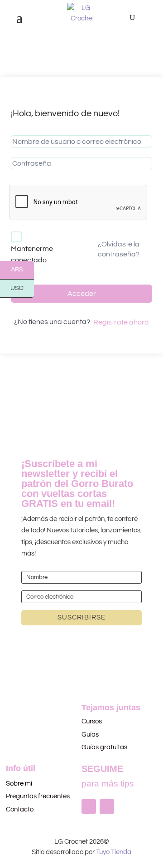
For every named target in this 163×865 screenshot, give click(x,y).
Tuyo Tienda (113, 852)
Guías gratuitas (104, 747)
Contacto (20, 809)
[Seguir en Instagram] (89, 806)
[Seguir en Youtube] (107, 806)
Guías (90, 734)
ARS (22, 270)
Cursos (92, 721)
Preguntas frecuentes (38, 796)
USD (22, 288)
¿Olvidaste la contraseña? (118, 249)
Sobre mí (19, 783)
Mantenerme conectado (32, 254)
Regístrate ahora (121, 322)
